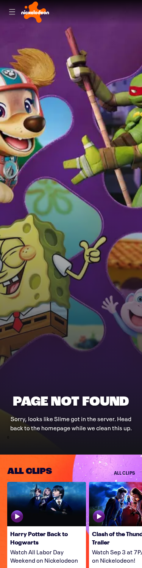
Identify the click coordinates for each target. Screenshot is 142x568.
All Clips (124, 472)
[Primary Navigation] (12, 12)
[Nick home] (35, 12)
